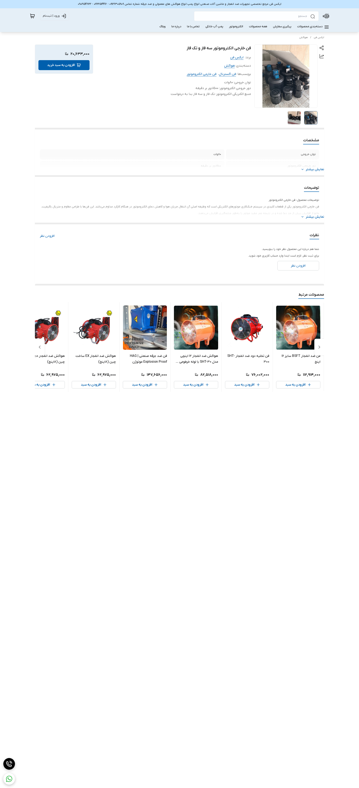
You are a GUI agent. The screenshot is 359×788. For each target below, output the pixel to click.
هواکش (303, 37)
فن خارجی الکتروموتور (201, 74)
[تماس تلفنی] (9, 764)
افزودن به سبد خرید (61, 65)
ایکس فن (319, 37)
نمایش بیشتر (315, 169)
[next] (40, 347)
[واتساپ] (9, 779)
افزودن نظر (47, 236)
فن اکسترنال (227, 74)
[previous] (319, 347)
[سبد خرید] (32, 16)
